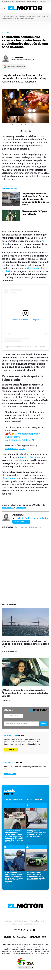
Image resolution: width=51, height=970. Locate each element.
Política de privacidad (20, 921)
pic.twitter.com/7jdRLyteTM (19, 439)
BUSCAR (10, 774)
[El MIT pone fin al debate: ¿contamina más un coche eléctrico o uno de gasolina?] (36, 828)
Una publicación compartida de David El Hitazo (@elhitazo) (25, 347)
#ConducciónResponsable (28, 433)
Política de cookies (16, 924)
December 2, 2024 (15, 448)
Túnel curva (43, 2)
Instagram (21, 507)
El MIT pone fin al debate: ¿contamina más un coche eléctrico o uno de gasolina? (36, 833)
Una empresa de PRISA (25, 961)
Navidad (31, 527)
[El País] (7, 937)
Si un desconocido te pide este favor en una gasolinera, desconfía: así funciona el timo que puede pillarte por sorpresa (14, 877)
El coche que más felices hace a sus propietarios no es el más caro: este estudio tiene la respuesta (36, 876)
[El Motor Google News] (34, 930)
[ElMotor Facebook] (21, 930)
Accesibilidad (28, 924)
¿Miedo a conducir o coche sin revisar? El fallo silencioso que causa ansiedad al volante (25, 693)
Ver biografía (19, 521)
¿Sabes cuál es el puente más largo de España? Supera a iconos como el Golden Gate (25, 643)
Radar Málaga (32, 2)
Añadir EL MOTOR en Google (16, 66)
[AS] (14, 937)
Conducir (5, 33)
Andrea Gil (19, 57)
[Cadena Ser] (44, 937)
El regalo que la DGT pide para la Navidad (34, 212)
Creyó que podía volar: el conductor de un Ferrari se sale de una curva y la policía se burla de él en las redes (35, 199)
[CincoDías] (21, 937)
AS (31, 799)
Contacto (36, 924)
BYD (11, 2)
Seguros (38, 527)
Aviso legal (8, 921)
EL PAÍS (26, 799)
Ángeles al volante (29, 457)
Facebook (6, 507)
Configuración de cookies (36, 921)
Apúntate (11, 750)
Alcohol (17, 527)
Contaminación (20, 2)
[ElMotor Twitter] (24, 930)
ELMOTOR (8, 799)
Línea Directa (9, 478)
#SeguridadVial (13, 436)
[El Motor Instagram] (27, 930)
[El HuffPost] (34, 937)
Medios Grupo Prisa (25, 967)
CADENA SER (38, 799)
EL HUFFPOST (17, 799)
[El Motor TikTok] (30, 930)
